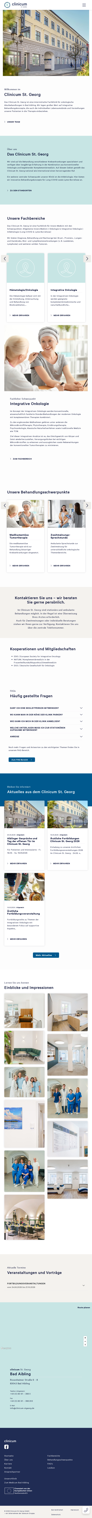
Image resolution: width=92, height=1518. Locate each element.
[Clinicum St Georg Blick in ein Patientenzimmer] (24, 1124)
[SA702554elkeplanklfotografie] (67, 1179)
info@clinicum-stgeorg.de (22, 1408)
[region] (46, 1326)
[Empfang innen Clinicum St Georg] (67, 1055)
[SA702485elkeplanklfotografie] (24, 1010)
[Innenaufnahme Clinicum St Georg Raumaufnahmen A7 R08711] (67, 1139)
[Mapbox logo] (6, 1348)
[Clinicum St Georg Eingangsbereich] (24, 1047)
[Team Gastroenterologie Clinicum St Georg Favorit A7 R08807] (24, 1171)
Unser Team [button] (13, 121)
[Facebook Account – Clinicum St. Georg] (6, 1447)
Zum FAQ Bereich (20, 759)
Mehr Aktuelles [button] (44, 955)
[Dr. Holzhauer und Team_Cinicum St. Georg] (24, 1082)
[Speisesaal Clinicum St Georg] (24, 1217)
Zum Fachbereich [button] (22, 458)
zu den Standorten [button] (21, 190)
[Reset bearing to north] (85, 1345)
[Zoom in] (85, 1338)
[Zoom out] (85, 1341)
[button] (24, 1472)
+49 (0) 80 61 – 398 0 (20, 1393)
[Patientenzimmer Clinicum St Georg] (67, 1012)
